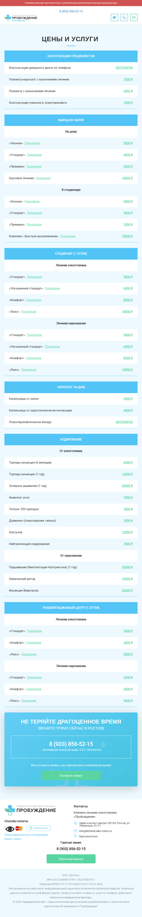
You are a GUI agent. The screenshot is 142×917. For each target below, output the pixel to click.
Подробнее (32, 143)
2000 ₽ (128, 91)
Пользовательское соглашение (26, 835)
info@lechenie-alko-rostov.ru (95, 831)
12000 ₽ (127, 474)
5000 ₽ (128, 277)
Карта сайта (12, 839)
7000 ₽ (128, 224)
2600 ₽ (128, 642)
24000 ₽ (127, 590)
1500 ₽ (128, 79)
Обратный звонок (71, 859)
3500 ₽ (128, 143)
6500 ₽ (128, 288)
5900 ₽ (128, 213)
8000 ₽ (128, 300)
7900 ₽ (128, 497)
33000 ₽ (127, 567)
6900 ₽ (128, 462)
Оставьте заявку (71, 775)
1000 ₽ (128, 102)
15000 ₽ (127, 178)
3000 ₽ (128, 654)
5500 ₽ (128, 166)
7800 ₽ (128, 509)
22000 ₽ (127, 486)
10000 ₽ (127, 236)
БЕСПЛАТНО (124, 68)
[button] (134, 17)
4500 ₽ (128, 155)
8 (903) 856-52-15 (71, 11)
